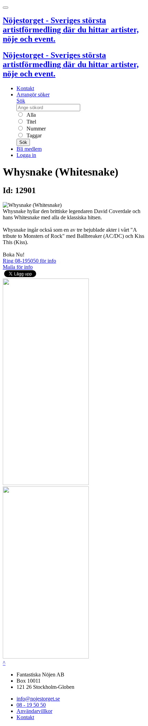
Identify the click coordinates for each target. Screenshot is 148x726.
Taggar (33, 135)
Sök (21, 101)
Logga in (26, 155)
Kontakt (25, 88)
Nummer (35, 128)
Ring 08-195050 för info (29, 261)
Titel (30, 122)
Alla (30, 115)
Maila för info (18, 267)
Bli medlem (29, 149)
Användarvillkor (34, 711)
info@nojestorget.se (38, 699)
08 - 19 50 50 (31, 705)
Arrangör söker (33, 94)
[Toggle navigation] (5, 8)
